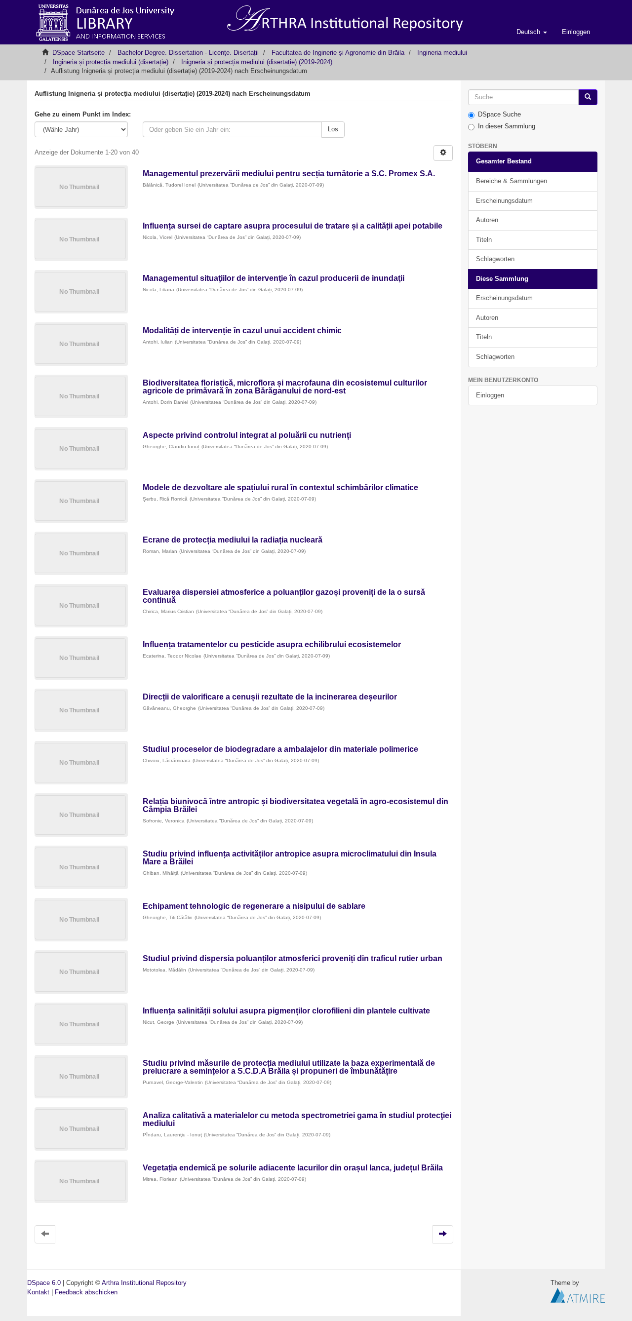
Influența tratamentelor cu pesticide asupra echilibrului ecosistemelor (272, 644)
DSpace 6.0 (44, 1282)
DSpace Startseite (78, 52)
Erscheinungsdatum (504, 200)
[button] (531, 32)
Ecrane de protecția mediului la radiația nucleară (232, 540)
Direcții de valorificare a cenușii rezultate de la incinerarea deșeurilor (270, 697)
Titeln (484, 239)
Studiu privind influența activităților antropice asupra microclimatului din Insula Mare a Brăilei (289, 858)
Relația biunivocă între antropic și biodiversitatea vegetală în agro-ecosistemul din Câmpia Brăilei (295, 805)
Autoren (487, 220)
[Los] (587, 97)
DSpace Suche (499, 114)
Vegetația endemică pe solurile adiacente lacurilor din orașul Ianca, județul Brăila (293, 1168)
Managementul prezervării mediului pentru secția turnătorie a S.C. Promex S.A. (289, 173)
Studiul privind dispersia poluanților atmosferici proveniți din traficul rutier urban (292, 958)
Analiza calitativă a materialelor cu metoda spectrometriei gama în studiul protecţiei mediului (297, 1119)
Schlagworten (495, 259)
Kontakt (38, 1292)
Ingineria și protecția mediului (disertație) (110, 62)
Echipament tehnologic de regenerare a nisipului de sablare (254, 906)
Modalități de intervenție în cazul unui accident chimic (242, 330)
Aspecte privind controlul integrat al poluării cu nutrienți (247, 435)
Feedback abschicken (86, 1292)
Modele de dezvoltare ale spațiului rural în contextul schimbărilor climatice (280, 487)
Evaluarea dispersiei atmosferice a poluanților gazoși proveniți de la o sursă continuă (284, 596)
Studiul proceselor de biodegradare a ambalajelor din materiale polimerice (280, 749)
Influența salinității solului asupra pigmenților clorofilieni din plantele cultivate (286, 1011)
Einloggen (490, 395)
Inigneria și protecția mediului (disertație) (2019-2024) (256, 62)
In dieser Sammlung (506, 126)
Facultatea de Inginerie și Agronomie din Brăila (338, 52)
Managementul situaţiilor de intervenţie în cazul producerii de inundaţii (273, 278)
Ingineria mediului (442, 52)
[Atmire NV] (578, 1294)
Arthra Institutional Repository (144, 1282)
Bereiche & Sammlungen (511, 181)
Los (333, 129)
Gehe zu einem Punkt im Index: (83, 114)
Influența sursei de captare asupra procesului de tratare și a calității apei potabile (292, 226)
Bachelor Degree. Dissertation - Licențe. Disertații (188, 52)
